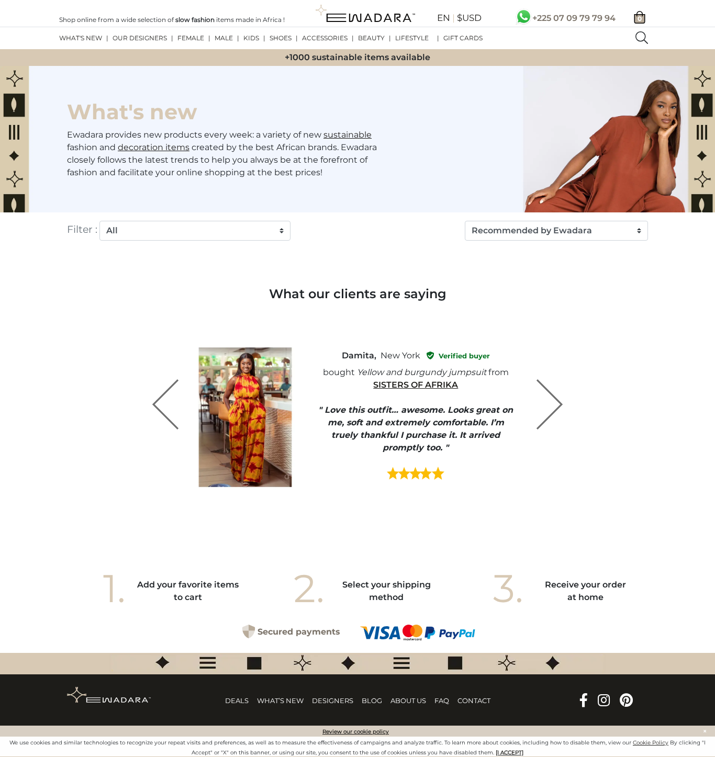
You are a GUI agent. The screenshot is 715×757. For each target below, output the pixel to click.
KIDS (251, 38)
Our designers (140, 38)
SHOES (281, 38)
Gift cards (463, 38)
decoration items (153, 147)
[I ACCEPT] (509, 752)
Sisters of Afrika (415, 385)
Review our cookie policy (355, 731)
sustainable (347, 135)
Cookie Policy (650, 742)
